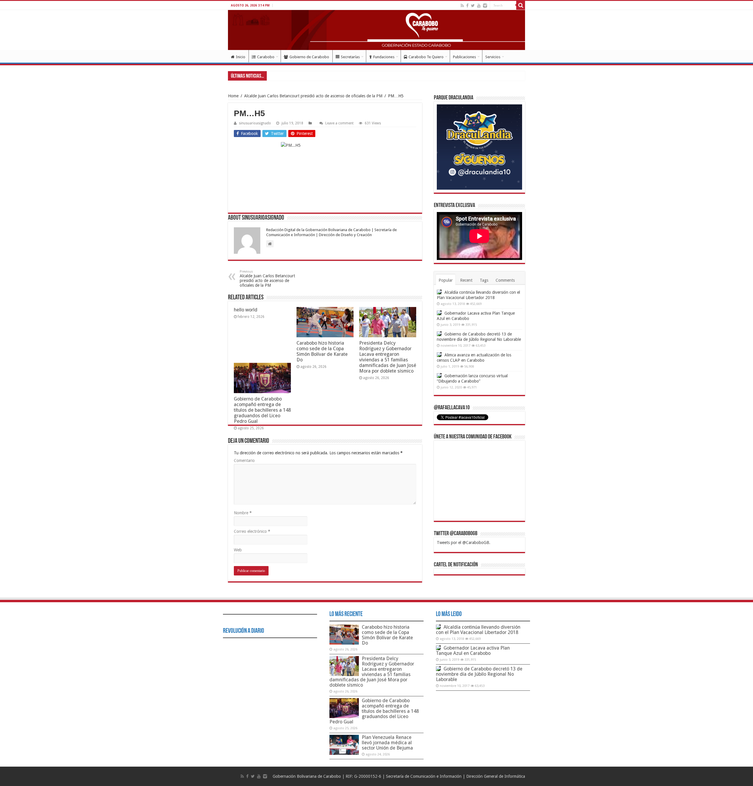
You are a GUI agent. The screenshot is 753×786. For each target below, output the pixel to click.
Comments (505, 280)
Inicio (240, 57)
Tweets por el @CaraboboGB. (463, 542)
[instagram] (485, 5)
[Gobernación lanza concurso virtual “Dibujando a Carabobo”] (439, 375)
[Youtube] (479, 5)
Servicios (492, 57)
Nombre (243, 512)
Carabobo (265, 57)
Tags (484, 280)
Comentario (244, 460)
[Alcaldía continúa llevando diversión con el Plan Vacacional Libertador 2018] (439, 292)
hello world (245, 310)
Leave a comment (339, 123)
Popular (446, 280)
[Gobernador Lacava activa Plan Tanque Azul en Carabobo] (439, 313)
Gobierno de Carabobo (309, 57)
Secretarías (350, 57)
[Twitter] (472, 5)
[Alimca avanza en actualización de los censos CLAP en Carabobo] (439, 354)
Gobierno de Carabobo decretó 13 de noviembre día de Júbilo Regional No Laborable (479, 674)
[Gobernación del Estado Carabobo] (376, 30)
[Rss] (462, 5)
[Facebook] (467, 5)
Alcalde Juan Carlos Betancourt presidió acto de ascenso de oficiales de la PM (313, 96)
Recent (466, 280)
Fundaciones (383, 57)
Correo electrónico (252, 531)
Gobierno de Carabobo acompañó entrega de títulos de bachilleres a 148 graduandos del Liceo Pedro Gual (262, 410)
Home (233, 96)
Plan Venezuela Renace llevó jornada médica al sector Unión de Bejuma (387, 743)
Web (238, 550)
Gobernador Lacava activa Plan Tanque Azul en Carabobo (473, 650)
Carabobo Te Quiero (426, 57)
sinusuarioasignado (255, 123)
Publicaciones (464, 57)
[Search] (520, 5)
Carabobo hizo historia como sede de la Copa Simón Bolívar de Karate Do (322, 351)
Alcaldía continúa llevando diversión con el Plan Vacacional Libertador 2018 (478, 629)
